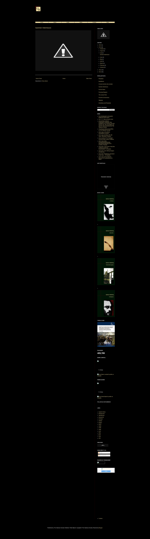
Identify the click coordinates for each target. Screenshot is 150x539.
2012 (100, 69)
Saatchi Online (102, 412)
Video (81, 22)
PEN (100, 433)
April (101, 61)
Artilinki (100, 420)
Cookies (101, 518)
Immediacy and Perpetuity (105, 103)
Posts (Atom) (45, 81)
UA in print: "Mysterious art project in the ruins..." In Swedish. (106, 154)
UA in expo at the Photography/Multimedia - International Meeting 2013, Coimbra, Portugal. (105, 142)
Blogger (100, 527)
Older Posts (89, 78)
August (102, 50)
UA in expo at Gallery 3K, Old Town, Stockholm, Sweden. (105, 135)
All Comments (102, 455)
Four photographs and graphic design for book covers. (106, 117)
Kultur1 (100, 422)
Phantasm (101, 78)
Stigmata (101, 100)
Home (41, 22)
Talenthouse (101, 415)
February (102, 65)
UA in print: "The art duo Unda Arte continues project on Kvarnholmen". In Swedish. (107, 148)
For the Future (102, 89)
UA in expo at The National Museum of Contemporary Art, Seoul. (106, 158)
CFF (100, 438)
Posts (100, 452)
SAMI (100, 426)
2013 (100, 47)
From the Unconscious (104, 97)
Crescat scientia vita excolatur (106, 84)
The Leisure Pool (103, 95)
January (102, 67)
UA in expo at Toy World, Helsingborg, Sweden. (104, 132)
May (101, 59)
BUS (100, 435)
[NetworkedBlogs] (106, 468)
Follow (106, 471)
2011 (100, 71)
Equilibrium (101, 81)
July (101, 53)
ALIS (100, 431)
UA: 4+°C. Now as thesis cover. (106, 119)
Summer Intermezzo (43, 28)
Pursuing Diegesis (103, 92)
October (102, 48)
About (54, 22)
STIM (100, 427)
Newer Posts (39, 78)
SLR (100, 436)
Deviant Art (101, 417)
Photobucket (102, 413)
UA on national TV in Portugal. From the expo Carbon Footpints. (106, 138)
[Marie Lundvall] (98, 361)
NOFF (100, 424)
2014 (100, 45)
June (101, 57)
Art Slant (101, 419)
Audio (67, 22)
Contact (94, 22)
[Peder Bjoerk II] (98, 383)
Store (107, 22)
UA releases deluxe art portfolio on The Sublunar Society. (106, 129)
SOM (100, 429)
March (101, 63)
